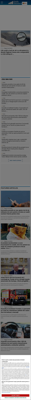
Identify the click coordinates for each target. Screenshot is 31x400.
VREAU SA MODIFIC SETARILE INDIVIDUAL (16, 397)
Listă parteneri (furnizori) (6, 392)
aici (25, 374)
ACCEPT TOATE (15, 395)
